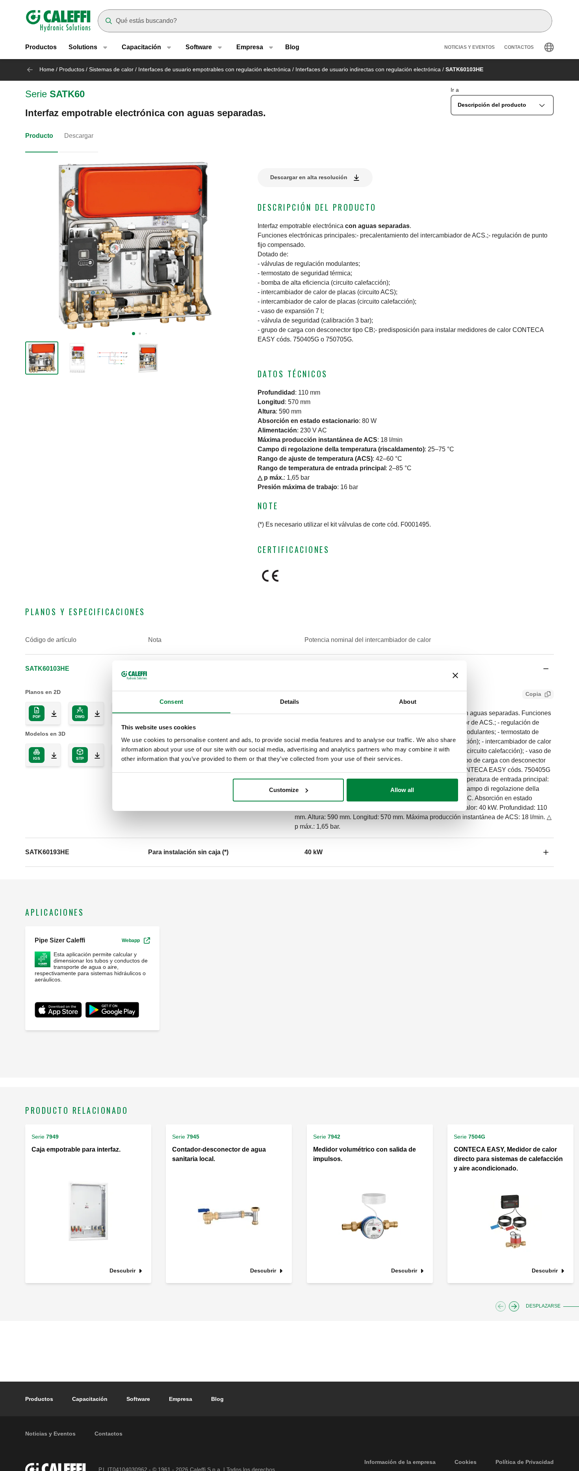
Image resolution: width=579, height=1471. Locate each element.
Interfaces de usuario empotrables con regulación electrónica (214, 69)
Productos (41, 47)
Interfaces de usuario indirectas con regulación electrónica (368, 69)
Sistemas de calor (111, 69)
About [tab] (407, 701)
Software (138, 1399)
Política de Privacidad (524, 1462)
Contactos (519, 47)
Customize (284, 790)
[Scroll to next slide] (514, 1306)
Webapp (131, 940)
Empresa (180, 1399)
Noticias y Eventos (469, 47)
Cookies (466, 1462)
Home (46, 69)
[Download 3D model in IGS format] (51, 755)
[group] (42, 358)
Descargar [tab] (78, 135)
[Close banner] (455, 675)
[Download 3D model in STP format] (94, 755)
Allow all (402, 790)
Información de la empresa (400, 1462)
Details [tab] (289, 701)
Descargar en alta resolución (308, 177)
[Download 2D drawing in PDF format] (51, 713)
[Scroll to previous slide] (500, 1306)
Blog (292, 47)
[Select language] (549, 47)
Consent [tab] (171, 701)
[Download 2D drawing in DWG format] (94, 713)
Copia (533, 694)
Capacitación (90, 1399)
